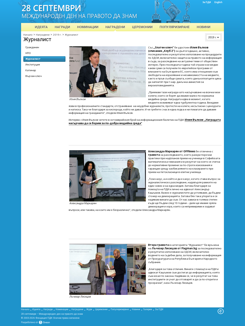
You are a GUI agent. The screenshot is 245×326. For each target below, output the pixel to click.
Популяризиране (120, 309)
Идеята (36, 309)
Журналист (71, 34)
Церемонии (101, 309)
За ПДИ (159, 309)
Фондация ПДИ (43, 318)
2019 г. (57, 34)
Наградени (43, 34)
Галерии (147, 309)
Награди (48, 309)
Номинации (62, 309)
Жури (89, 309)
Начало (28, 34)
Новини (136, 309)
